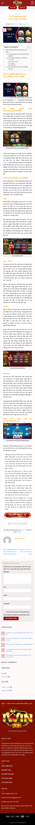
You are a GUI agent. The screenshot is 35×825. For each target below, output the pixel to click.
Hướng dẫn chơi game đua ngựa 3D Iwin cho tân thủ (18, 656)
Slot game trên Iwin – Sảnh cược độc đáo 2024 (25, 552)
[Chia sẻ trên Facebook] (12, 523)
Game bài (6, 97)
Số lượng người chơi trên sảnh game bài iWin (18, 55)
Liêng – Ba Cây (14, 61)
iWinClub (6, 162)
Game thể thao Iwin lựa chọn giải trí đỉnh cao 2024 (19, 650)
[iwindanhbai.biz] (17, 3)
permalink (18, 531)
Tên (5, 587)
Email (5, 595)
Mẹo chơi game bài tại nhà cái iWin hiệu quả (18, 67)
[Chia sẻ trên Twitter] (15, 523)
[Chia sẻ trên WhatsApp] (9, 523)
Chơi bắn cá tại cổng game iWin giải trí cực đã (19, 633)
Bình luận (7, 572)
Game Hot (17, 14)
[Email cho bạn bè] (19, 523)
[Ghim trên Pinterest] (22, 523)
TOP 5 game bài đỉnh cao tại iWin (17, 58)
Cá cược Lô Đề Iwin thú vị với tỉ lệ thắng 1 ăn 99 (19, 639)
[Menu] (2, 3)
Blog (2, 673)
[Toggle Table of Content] (28, 47)
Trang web (6, 603)
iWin (15, 100)
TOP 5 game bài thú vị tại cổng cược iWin (16, 51)
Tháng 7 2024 (5, 690)
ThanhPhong (25, 24)
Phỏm (12, 59)
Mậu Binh (13, 65)
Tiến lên (13, 63)
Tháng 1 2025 (5, 687)
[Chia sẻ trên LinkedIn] (25, 523)
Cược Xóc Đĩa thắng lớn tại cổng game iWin (20, 644)
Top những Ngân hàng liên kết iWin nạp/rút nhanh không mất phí (10, 552)
